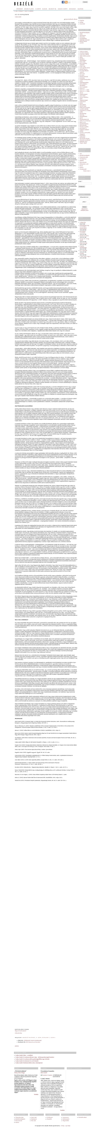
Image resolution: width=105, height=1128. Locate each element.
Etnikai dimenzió (84, 76)
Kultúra (81, 167)
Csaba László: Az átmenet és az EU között (26, 1061)
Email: (80, 181)
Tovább (35, 1094)
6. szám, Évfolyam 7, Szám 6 (21, 11)
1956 (81, 34)
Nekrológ (82, 115)
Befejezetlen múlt (84, 164)
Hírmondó (19, 8)
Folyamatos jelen (84, 157)
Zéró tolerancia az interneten (33, 1042)
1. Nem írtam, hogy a (85, 256)
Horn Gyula (82, 95)
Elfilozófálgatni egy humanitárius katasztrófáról (84, 227)
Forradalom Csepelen (47, 1071)
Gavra (81, 81)
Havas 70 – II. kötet (84, 91)
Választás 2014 (83, 141)
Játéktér (31, 11)
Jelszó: (84, 201)
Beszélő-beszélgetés (84, 32)
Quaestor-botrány (84, 123)
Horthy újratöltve (84, 97)
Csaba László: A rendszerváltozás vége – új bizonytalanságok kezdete (34, 1057)
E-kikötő (38, 8)
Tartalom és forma (84, 235)
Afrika (81, 57)
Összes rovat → (87, 171)
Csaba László (18, 16)
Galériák (80, 8)
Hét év (81, 92)
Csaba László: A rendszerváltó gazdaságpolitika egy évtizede (32, 1059)
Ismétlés (82, 253)
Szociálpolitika (83, 38)
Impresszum (66, 1117)
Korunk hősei (83, 106)
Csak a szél (82, 66)
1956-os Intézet (84, 51)
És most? (82, 75)
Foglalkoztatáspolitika (85, 79)
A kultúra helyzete (84, 53)
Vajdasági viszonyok (84, 40)
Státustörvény (18, 1033)
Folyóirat (82, 20)
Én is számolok (83, 250)
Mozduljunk (34, 1119)
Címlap (62, 1125)
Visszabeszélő (83, 169)
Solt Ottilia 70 (83, 128)
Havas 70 (82, 88)
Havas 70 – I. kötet (84, 90)
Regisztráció (84, 209)
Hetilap (81, 22)
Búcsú (81, 165)
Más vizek (33, 1120)
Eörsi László (44, 1072)
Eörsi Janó (82, 73)
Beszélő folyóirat (29, 1037)
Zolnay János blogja (19, 1072)
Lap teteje (67, 1125)
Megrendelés (66, 1120)
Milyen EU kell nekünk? (20, 1031)
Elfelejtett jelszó (84, 210)
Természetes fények (84, 138)
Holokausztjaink (83, 94)
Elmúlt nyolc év (83, 69)
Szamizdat (82, 23)
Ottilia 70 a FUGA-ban (85, 120)
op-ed (81, 118)
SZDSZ (81, 131)
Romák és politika (84, 126)
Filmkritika (82, 37)
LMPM (81, 112)
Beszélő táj (52, 8)
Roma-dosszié (83, 125)
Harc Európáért (83, 87)
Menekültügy (83, 113)
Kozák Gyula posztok (85, 107)
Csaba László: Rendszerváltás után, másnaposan (29, 1062)
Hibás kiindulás (83, 243)
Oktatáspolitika (83, 116)
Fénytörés (49, 1119)
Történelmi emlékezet (85, 140)
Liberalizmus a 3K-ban (85, 110)
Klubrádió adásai (82, 1117)
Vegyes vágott (83, 143)
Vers (81, 153)
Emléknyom (50, 1117)
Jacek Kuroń (83, 101)
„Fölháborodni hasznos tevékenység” (33, 1040)
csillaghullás (83, 222)
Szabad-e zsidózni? (84, 129)
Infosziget (72, 8)
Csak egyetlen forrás (85, 67)
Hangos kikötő (62, 8)
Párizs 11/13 (83, 122)
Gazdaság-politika (84, 82)
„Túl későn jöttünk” (20, 1071)
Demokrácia (83, 35)
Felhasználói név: (84, 197)
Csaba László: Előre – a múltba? (24, 1055)
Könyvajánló (83, 104)
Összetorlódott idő (84, 119)
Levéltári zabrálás (84, 109)
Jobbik (81, 103)
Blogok (44, 8)
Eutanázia (82, 78)
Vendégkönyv (83, 158)
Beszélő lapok (29, 8)
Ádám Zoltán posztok (85, 56)
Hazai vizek (34, 1117)
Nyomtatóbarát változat (71, 19)
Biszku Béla (82, 61)
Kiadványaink (66, 1119)
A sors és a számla (84, 54)
